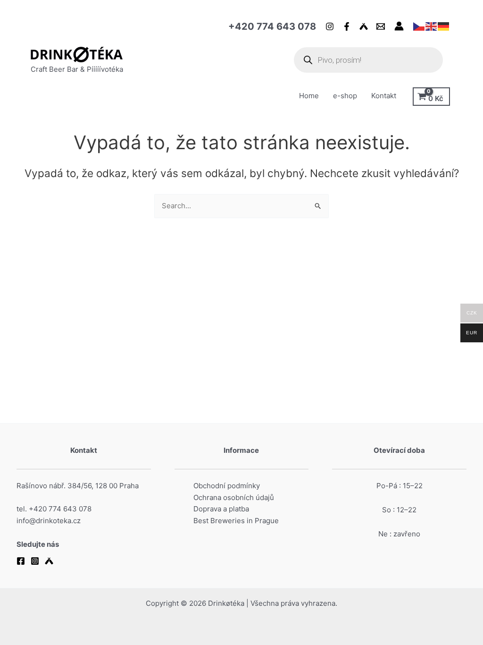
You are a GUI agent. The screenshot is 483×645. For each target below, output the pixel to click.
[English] (431, 26)
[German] (444, 26)
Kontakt (383, 95)
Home (309, 95)
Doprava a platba (221, 508)
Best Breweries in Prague (236, 520)
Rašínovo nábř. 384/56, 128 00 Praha (78, 485)
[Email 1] (380, 26)
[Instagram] (329, 26)
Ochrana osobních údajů (233, 497)
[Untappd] (363, 26)
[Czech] (419, 26)
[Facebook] (346, 26)
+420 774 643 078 (272, 26)
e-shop (345, 95)
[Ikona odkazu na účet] (399, 26)
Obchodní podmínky (226, 485)
